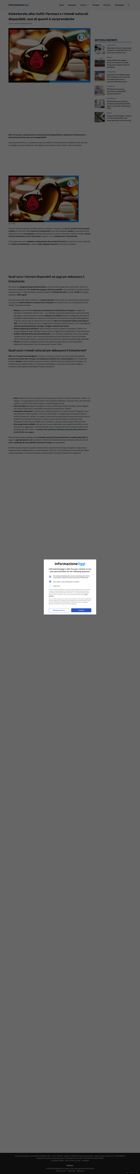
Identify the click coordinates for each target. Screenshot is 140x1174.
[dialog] (70, 587)
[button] (70, 586)
